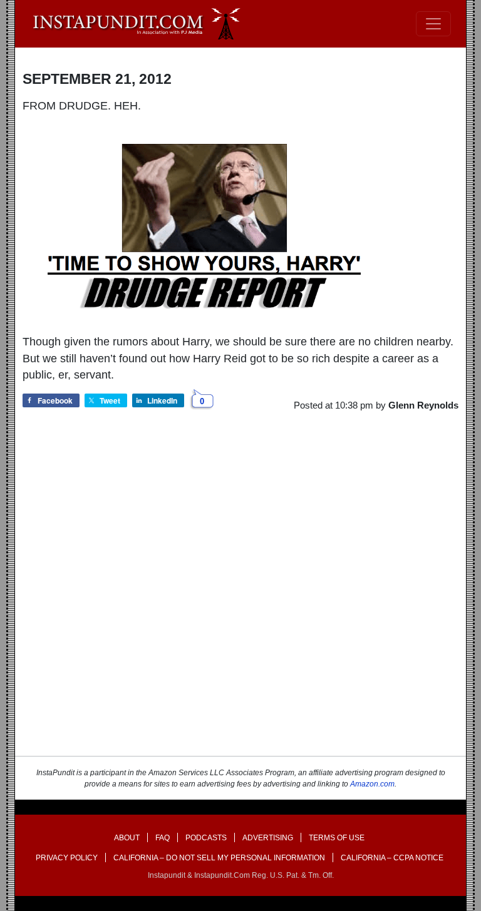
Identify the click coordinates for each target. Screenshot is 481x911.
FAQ (162, 837)
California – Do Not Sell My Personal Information (219, 857)
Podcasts (206, 837)
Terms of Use (337, 837)
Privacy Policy (67, 857)
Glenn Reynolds (423, 405)
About (127, 837)
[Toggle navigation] (433, 23)
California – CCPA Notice (392, 857)
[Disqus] (240, 595)
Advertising (267, 837)
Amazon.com (372, 784)
